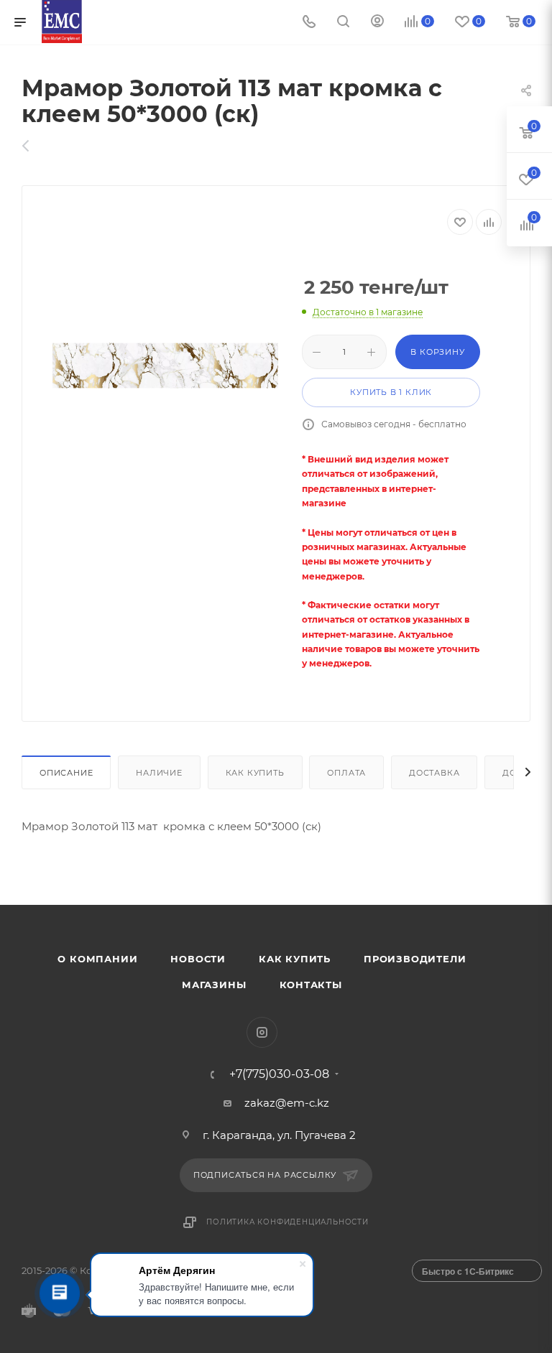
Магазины (214, 984)
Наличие (159, 773)
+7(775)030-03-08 (279, 1074)
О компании (97, 958)
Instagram (262, 1032)
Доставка (434, 773)
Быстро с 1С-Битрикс (468, 1271)
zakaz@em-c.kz (286, 1103)
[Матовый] (33, 146)
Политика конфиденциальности (287, 1222)
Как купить (255, 773)
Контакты (311, 984)
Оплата (346, 773)
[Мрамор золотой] (165, 365)
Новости (198, 958)
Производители (415, 958)
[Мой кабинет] (377, 22)
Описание (66, 773)
